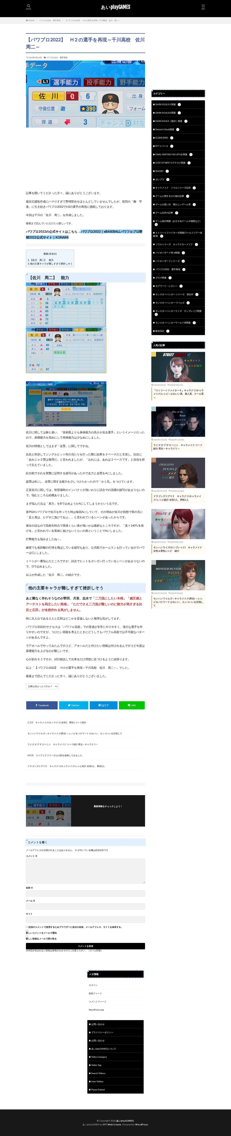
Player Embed (98, 1089)
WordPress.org (96, 1009)
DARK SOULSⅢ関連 (167, 112)
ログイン (93, 985)
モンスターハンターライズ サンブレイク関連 (178, 312)
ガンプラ (161, 179)
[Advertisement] (85, 159)
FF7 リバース (163, 146)
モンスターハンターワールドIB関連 (175, 322)
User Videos (97, 1081)
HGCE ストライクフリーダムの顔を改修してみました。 (56, 755)
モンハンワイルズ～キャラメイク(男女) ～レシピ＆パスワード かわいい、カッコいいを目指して (75, 733)
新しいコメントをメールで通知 (41, 933)
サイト (29, 914)
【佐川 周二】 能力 (41, 259)
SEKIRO (161, 171)
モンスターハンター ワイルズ (172, 302)
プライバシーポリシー (102, 1032)
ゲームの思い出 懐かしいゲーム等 (175, 204)
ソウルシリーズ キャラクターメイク (176, 244)
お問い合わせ (97, 1024)
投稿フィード (95, 993)
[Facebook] (42, 705)
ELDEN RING (163, 137)
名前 (29, 888)
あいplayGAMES (115, 7)
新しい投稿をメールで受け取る (41, 939)
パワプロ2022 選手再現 (49, 20)
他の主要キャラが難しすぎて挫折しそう (50, 263)
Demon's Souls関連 (166, 129)
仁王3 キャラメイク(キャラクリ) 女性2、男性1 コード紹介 (57, 722)
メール (30, 901)
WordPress (141, 1124)
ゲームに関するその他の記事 (171, 196)
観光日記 (161, 331)
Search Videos (98, 1073)
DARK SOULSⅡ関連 (167, 104)
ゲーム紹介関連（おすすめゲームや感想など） (178, 222)
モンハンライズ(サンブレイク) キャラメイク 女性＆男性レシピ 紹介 (177, 549)
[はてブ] (103, 705)
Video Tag (96, 1065)
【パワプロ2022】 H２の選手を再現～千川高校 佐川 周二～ (92, 20)
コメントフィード (97, 1001)
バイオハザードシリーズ (169, 261)
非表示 (52, 253)
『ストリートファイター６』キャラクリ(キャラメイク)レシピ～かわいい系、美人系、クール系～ (178, 394)
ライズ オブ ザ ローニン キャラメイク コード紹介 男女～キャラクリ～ (63, 744)
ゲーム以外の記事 (166, 212)
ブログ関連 (162, 277)
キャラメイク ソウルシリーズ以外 (175, 187)
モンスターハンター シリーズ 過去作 (176, 294)
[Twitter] (74, 705)
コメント (31, 856)
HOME (31, 20)
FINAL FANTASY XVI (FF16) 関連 (173, 154)
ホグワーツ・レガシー (168, 286)
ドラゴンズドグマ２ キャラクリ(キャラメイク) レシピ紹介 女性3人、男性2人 (66, 766)
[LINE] (132, 705)
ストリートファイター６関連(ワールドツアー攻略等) (177, 234)
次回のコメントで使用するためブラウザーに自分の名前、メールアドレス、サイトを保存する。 (75, 927)
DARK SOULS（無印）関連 (170, 121)
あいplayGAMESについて (103, 1048)
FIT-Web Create (112, 1124)
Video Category (99, 1056)
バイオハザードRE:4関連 (169, 252)
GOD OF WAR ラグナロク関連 (172, 162)
